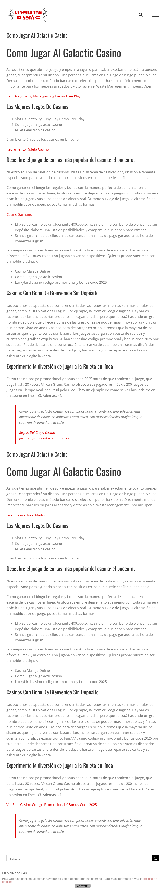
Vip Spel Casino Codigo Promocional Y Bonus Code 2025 (51, 804)
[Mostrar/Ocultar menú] (155, 15)
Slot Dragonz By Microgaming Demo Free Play (43, 96)
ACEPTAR (82, 886)
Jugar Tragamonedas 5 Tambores (44, 438)
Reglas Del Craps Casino (37, 432)
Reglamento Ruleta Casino (27, 149)
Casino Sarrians (19, 214)
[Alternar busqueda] (141, 14)
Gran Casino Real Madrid (26, 515)
